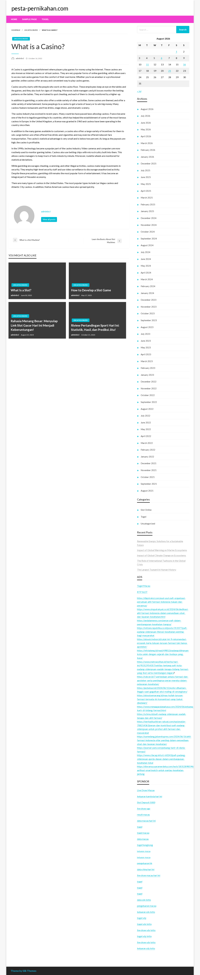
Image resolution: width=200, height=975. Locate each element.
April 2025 (146, 191)
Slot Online (146, 509)
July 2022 (145, 415)
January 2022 (147, 456)
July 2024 (145, 252)
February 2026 (148, 150)
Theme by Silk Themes (23, 970)
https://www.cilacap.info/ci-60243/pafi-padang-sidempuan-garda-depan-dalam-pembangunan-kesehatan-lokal (161, 759)
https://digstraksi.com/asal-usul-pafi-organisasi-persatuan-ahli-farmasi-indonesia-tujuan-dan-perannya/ (161, 602)
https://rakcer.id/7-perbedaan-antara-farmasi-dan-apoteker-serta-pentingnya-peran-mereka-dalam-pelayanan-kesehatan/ (162, 680)
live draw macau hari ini (148, 875)
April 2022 (146, 436)
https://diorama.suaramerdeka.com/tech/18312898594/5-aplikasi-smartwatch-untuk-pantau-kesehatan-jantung (166, 770)
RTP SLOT (142, 592)
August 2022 (147, 409)
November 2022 (149, 388)
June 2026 (146, 122)
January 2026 (147, 156)
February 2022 (148, 449)
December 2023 (148, 299)
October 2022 (148, 395)
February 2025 (148, 204)
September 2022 (149, 402)
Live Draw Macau (146, 790)
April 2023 (146, 354)
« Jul (139, 91)
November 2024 (149, 225)
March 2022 (147, 443)
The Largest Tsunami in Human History (156, 569)
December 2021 (148, 463)
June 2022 (146, 422)
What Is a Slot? (21, 290)
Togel (45, 19)
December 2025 (148, 163)
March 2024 (147, 279)
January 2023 (147, 375)
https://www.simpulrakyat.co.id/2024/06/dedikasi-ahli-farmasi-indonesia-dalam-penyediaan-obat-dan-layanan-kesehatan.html (162, 613)
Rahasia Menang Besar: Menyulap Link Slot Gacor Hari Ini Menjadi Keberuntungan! (34, 325)
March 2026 (147, 143)
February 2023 (148, 368)
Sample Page (29, 19)
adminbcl (20, 58)
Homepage (15, 30)
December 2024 (148, 218)
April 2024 (146, 272)
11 (147, 64)
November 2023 (149, 306)
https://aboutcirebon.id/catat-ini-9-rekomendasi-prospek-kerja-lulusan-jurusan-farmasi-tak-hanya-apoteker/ (162, 643)
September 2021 (149, 483)
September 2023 (149, 320)
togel (139, 887)
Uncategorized (31, 30)
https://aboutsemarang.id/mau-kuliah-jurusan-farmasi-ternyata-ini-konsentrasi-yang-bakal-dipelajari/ (160, 699)
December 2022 (148, 381)
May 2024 (146, 265)
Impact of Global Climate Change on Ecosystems (161, 555)
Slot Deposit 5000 (146, 802)
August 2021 (147, 490)
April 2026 (146, 136)
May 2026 (146, 129)
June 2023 (146, 340)
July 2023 (145, 334)
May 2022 (146, 429)
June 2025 (146, 177)
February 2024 (148, 286)
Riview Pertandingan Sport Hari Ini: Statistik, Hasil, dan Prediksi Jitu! (95, 327)
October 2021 (148, 477)
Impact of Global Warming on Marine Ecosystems (162, 550)
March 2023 (147, 361)
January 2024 (147, 293)
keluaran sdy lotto (146, 948)
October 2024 (148, 231)
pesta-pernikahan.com (39, 8)
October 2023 (148, 313)
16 (184, 64)
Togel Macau (143, 585)
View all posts (49, 219)
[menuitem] (14, 19)
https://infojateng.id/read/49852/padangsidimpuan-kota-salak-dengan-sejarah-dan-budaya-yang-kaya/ (163, 654)
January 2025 (147, 211)
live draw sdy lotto (146, 942)
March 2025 (147, 197)
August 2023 (147, 327)
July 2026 (145, 116)
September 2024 (149, 238)
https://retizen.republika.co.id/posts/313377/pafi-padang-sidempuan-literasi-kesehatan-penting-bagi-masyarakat (162, 632)
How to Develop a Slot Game (91, 290)
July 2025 (145, 170)
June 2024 (146, 259)
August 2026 (147, 109)
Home (14, 19)
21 (169, 70)
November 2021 (149, 470)
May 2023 (146, 347)
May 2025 (146, 184)
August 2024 (147, 245)
